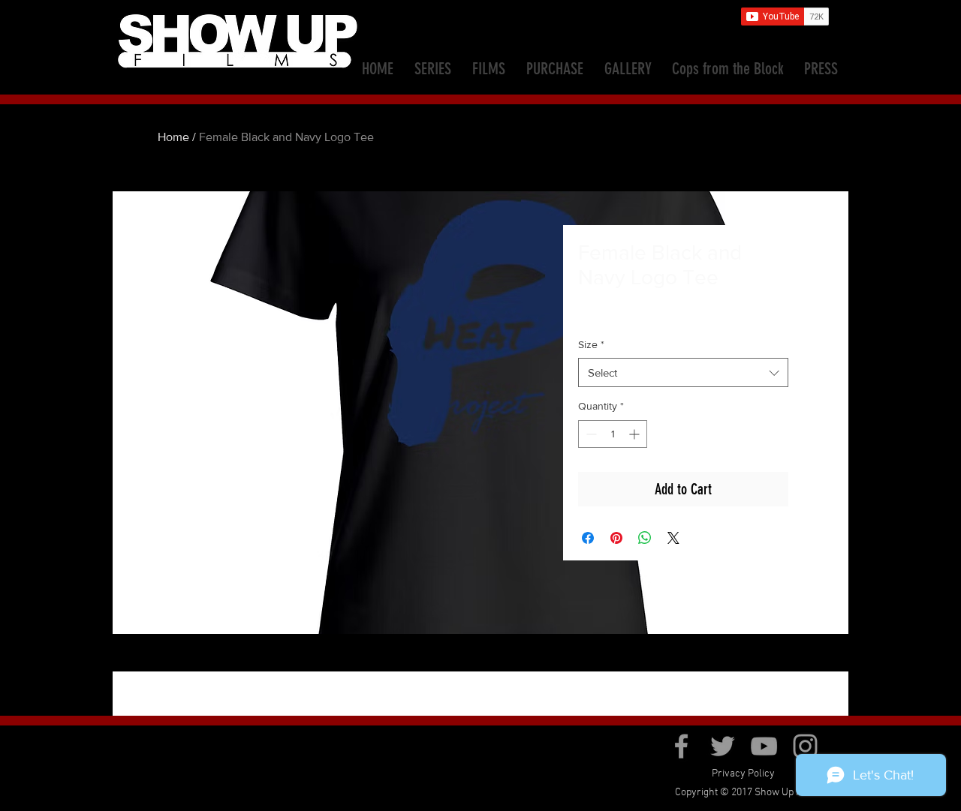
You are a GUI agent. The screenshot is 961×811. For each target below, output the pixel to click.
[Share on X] (673, 538)
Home (173, 137)
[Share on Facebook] (588, 538)
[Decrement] (589, 434)
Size (591, 344)
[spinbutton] (612, 434)
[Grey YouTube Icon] (764, 746)
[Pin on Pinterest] (616, 538)
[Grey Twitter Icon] (722, 746)
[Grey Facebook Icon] (681, 746)
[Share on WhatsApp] (645, 538)
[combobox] (683, 372)
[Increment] (635, 434)
